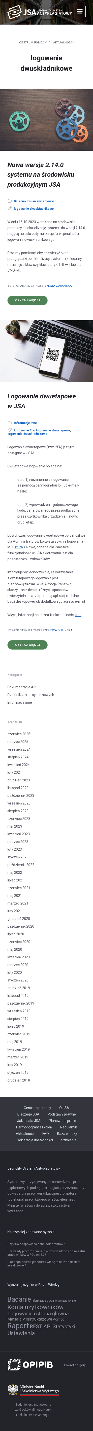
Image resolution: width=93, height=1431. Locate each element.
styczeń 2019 (18, 1073)
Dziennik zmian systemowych (35, 201)
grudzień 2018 (18, 1080)
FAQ (45, 1134)
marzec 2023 (17, 842)
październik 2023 (20, 796)
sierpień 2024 (18, 757)
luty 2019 (14, 1065)
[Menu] (80, 11)
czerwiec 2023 (18, 819)
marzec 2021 (17, 903)
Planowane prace (62, 1121)
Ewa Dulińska (61, 630)
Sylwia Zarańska (58, 285)
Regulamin (68, 1127)
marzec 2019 (17, 1057)
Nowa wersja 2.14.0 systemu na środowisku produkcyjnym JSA (40, 174)
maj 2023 (14, 826)
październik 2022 (20, 865)
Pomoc (59, 1319)
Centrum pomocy (33, 42)
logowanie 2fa (24, 430)
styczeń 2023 (18, 857)
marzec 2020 (17, 965)
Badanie (19, 1299)
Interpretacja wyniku (64, 1300)
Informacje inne (25, 423)
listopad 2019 (18, 996)
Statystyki (64, 1326)
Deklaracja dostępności (35, 1140)
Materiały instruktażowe (29, 1319)
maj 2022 (14, 872)
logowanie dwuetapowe (53, 430)
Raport (18, 1326)
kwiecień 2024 (18, 765)
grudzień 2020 (18, 919)
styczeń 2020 (18, 980)
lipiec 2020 (15, 934)
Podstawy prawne (62, 1114)
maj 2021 (14, 896)
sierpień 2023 (18, 811)
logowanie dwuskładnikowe (34, 208)
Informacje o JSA (42, 1300)
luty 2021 (14, 911)
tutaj (20, 547)
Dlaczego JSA (28, 1114)
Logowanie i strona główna (38, 1314)
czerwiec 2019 (18, 1034)
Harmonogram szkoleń (34, 1127)
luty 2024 (14, 772)
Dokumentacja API (21, 687)
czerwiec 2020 (18, 942)
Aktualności (63, 42)
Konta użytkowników (35, 1307)
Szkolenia (68, 1140)
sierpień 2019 (18, 1019)
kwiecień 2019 (18, 1049)
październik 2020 (20, 926)
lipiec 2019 (15, 1026)
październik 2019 (20, 1003)
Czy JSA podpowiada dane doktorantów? (35, 1244)
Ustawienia (21, 1333)
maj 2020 (14, 949)
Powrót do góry (75, 1365)
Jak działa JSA (29, 1121)
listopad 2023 (18, 788)
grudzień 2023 (18, 780)
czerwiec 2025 (18, 734)
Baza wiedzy (67, 1134)
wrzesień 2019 (19, 1011)
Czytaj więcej (31, 301)
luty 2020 (14, 973)
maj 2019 (14, 1042)
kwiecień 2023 (18, 834)
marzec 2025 (17, 742)
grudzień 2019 (18, 988)
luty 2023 (14, 849)
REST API (41, 1326)
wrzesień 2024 (19, 749)
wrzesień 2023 (19, 803)
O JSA (64, 1108)
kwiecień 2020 (18, 957)
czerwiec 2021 (18, 888)
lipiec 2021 (15, 880)
